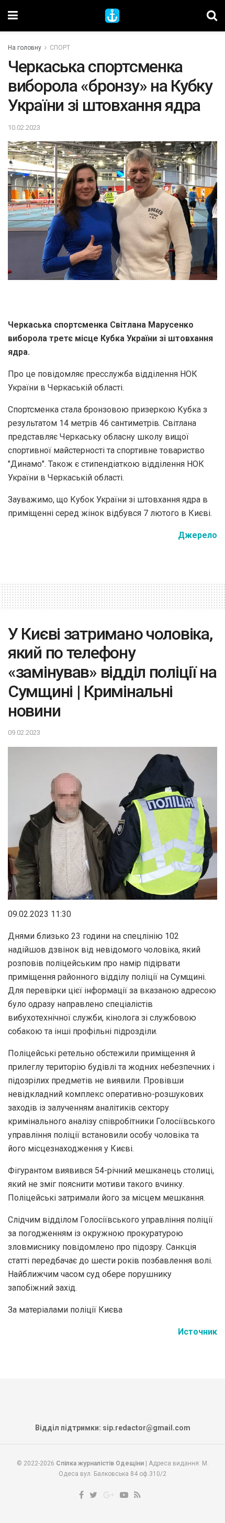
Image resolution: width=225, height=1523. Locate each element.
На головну (24, 47)
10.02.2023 (24, 127)
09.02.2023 (24, 732)
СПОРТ (60, 47)
